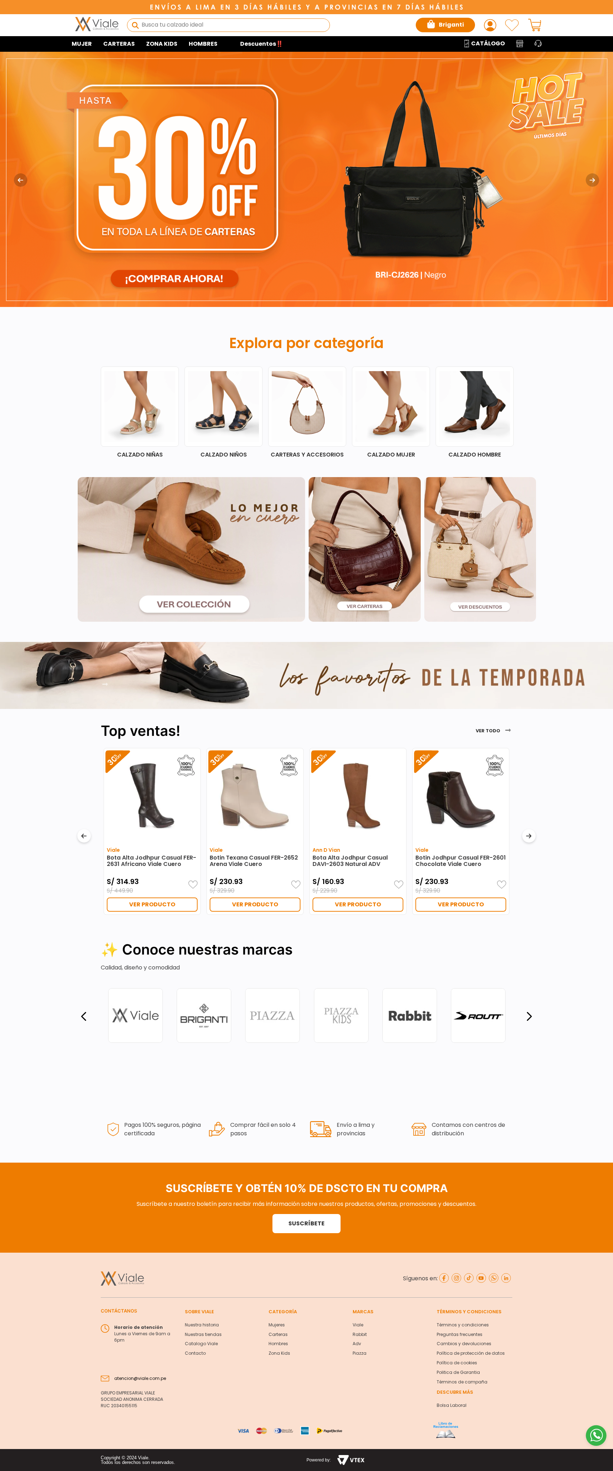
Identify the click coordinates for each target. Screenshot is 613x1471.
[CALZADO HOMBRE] (200, 412)
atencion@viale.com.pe (140, 1378)
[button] (306, 1223)
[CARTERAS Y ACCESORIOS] (452, 412)
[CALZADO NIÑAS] (284, 412)
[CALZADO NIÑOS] (368, 412)
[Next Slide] (592, 180)
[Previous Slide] (20, 180)
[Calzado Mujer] (117, 412)
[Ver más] (105, 685)
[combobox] (228, 25)
